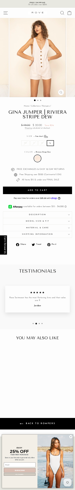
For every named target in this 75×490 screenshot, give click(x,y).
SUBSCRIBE (20, 470)
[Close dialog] (70, 436)
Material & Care (37, 228)
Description (37, 214)
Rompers (46, 106)
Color (37, 152)
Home (26, 106)
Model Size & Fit (37, 221)
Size (35, 136)
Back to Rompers (40, 423)
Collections (35, 106)
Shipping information (37, 234)
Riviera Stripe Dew (37, 158)
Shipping (28, 128)
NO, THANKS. (20, 474)
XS (25, 143)
